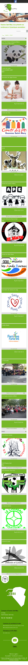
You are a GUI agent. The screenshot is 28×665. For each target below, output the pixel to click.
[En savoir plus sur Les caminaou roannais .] (14, 459)
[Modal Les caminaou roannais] (14, 457)
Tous (3, 35)
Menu (6, 11)
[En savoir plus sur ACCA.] (14, 172)
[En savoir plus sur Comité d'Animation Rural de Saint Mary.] (14, 242)
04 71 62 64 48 (20, 245)
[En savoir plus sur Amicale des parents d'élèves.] (14, 207)
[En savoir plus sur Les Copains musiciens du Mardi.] (14, 419)
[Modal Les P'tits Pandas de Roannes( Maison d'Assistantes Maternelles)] (14, 64)
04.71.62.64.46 (19, 422)
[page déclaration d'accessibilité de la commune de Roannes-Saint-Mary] (5, 583)
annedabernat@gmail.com (15, 110)
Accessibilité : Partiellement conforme (14, 656)
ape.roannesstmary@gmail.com (14, 216)
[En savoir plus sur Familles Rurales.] (14, 349)
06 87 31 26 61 (19, 175)
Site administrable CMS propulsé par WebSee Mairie (14, 658)
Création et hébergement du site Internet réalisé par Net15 (13, 657)
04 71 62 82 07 (20, 316)
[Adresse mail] (24, 393)
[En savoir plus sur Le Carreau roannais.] (14, 529)
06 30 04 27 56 (20, 568)
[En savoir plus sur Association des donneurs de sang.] (14, 313)
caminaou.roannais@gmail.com (15, 468)
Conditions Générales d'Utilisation (18, 659)
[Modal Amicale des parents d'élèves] (14, 205)
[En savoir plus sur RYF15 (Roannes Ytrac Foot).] (14, 494)
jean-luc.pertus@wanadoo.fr (14, 503)
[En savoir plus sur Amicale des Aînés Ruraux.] (14, 278)
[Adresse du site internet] (12, 393)
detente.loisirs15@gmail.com (14, 574)
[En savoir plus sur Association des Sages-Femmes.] (14, 101)
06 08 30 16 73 (20, 532)
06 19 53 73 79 (19, 210)
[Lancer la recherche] (27, 31)
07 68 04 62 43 (20, 104)
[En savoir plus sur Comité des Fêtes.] (14, 136)
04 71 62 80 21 (19, 281)
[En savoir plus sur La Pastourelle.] (14, 384)
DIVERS (7, 35)
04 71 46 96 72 (20, 352)
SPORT (11, 35)
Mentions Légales (14, 654)
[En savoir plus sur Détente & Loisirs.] (14, 565)
